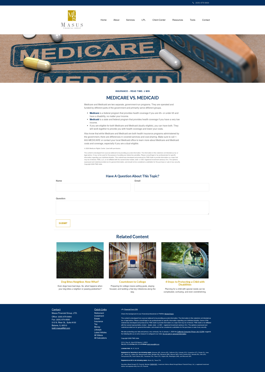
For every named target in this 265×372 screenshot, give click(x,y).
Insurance (98, 321)
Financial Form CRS (131, 309)
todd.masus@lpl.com (153, 344)
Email (137, 180)
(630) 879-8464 (202, 2)
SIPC (155, 364)
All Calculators (100, 337)
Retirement (99, 313)
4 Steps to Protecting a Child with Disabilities (185, 283)
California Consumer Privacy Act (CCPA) (190, 331)
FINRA (152, 364)
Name (59, 180)
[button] (116, 20)
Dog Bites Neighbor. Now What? (80, 281)
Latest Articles (100, 332)
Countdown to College (132, 281)
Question (60, 198)
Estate (97, 318)
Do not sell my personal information (174, 334)
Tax (95, 324)
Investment (99, 315)
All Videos (98, 335)
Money (97, 326)
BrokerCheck (169, 314)
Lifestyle (97, 329)
